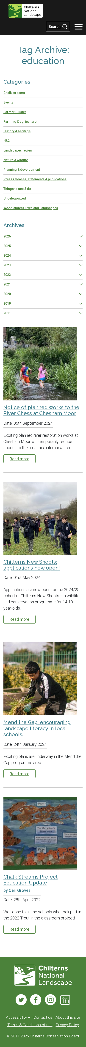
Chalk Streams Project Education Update (30, 880)
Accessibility (16, 1017)
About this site (67, 1017)
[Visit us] (21, 999)
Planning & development (21, 169)
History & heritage (17, 131)
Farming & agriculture (19, 121)
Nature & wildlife (15, 160)
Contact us (42, 1017)
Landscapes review (17, 150)
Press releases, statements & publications (35, 179)
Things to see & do (17, 189)
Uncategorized (14, 198)
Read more (19, 458)
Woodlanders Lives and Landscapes (30, 208)
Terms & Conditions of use (30, 1025)
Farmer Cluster (14, 112)
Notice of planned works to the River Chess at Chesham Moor (41, 410)
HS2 (6, 141)
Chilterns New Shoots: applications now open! (31, 565)
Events (8, 102)
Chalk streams (14, 93)
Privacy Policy (67, 1025)
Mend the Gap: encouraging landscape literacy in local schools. (37, 728)
